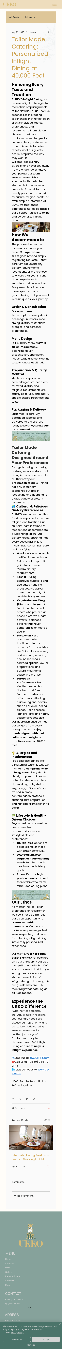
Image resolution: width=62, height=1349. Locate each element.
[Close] (58, 1325)
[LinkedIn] (28, 1307)
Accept (46, 1339)
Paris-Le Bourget (13, 1276)
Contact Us (10, 1280)
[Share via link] (34, 1098)
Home (8, 1259)
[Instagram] (30, 1307)
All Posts (14, 17)
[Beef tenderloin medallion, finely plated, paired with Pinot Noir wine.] (31, 1137)
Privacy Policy (17, 1332)
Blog (7, 1285)
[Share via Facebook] (13, 1098)
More (28, 17)
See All (47, 1119)
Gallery (8, 1272)
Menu (8, 1267)
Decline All (17, 1339)
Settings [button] (31, 1344)
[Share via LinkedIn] (27, 1098)
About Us (9, 1263)
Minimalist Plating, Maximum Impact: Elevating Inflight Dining (31, 1157)
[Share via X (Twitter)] (20, 1098)
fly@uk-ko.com (12, 1303)
